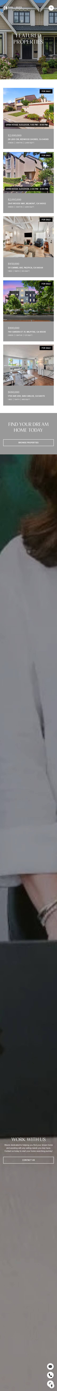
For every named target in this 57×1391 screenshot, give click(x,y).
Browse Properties (28, 442)
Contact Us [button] (28, 1160)
